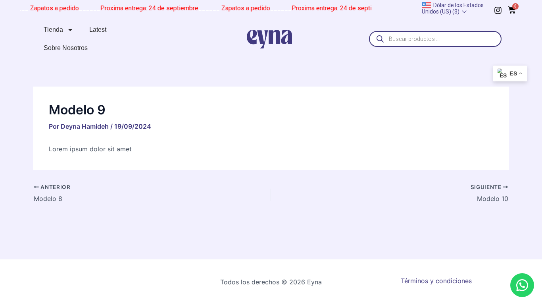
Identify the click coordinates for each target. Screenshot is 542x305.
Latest (97, 29)
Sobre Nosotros (66, 47)
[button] (522, 285)
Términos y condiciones (436, 281)
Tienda (53, 29)
